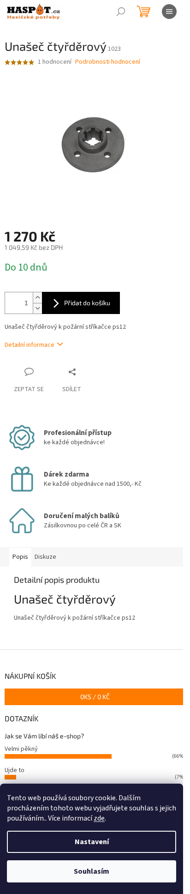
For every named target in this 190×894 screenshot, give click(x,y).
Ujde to (14, 770)
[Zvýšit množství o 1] (37, 297)
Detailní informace (29, 345)
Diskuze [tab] (45, 557)
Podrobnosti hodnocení (107, 62)
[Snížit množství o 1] (37, 308)
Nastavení (92, 842)
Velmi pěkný (21, 749)
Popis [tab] (20, 557)
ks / (95, 697)
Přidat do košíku (87, 303)
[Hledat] (121, 11)
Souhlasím (91, 871)
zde (99, 818)
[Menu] (169, 11)
